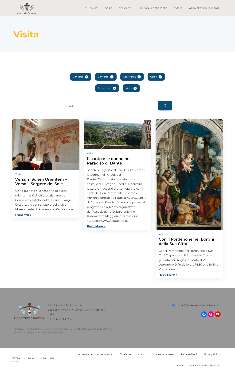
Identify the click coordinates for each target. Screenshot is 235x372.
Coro (141, 354)
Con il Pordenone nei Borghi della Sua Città (186, 241)
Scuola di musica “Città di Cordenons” (198, 365)
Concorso (103, 76)
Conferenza (129, 76)
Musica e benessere (162, 354)
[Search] (165, 105)
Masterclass (104, 88)
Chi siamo (125, 354)
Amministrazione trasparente (95, 354)
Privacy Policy (212, 354)
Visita (129, 88)
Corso (153, 76)
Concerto (78, 76)
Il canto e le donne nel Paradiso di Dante (109, 161)
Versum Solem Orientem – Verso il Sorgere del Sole (41, 181)
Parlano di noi (189, 354)
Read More (23, 214)
